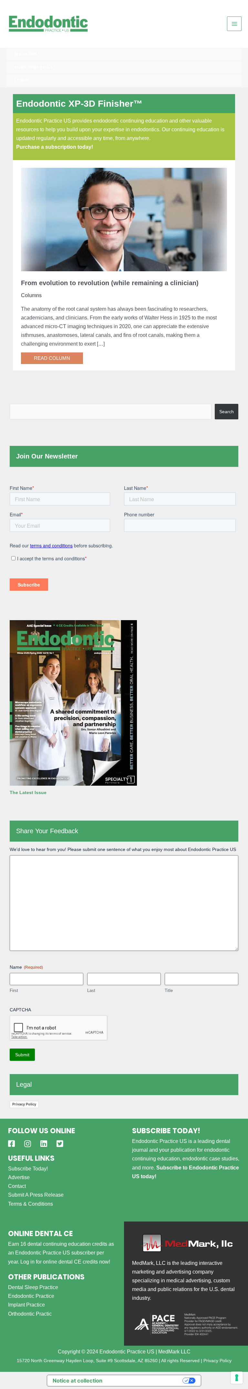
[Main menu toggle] (234, 23)
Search (226, 411)
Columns (31, 295)
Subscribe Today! (28, 1168)
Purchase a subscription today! (54, 147)
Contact (17, 1186)
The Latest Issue (28, 792)
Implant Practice (26, 1305)
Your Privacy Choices (145, 1380)
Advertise (19, 1177)
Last (91, 990)
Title (169, 990)
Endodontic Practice (31, 1296)
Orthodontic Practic (30, 1314)
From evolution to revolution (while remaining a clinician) (110, 282)
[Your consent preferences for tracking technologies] (237, 1378)
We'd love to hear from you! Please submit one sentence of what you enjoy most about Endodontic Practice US (123, 849)
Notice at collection (77, 1380)
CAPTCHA (20, 1009)
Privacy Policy (24, 1104)
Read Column (52, 358)
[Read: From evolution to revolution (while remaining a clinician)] (124, 219)
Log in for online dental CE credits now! (65, 1262)
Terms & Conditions (30, 1204)
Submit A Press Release (36, 1195)
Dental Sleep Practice (33, 1287)
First (14, 990)
